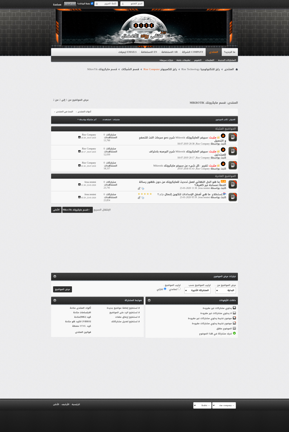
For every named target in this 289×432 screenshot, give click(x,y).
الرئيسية (76, 404)
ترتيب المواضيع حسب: (199, 285)
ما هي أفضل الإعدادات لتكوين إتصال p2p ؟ (183, 194)
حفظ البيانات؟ (84, 3)
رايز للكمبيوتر (160, 69)
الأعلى (56, 210)
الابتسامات (85, 312)
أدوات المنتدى (84, 111)
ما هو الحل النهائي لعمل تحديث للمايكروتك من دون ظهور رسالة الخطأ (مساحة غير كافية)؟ (182, 183)
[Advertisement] (144, 83)
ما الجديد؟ (229, 52)
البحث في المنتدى (64, 111)
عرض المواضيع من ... (225, 285)
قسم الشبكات (130, 69)
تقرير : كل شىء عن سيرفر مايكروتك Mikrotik (180, 165)
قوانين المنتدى (83, 332)
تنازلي (160, 289)
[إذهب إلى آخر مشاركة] (79, 138)
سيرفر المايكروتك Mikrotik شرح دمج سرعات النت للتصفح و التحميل (182, 139)
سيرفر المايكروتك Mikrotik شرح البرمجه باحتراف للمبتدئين (187, 153)
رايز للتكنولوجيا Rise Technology (200, 69)
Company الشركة (192, 52)
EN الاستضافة (149, 52)
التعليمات (209, 60)
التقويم (197, 60)
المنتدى (213, 52)
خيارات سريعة (166, 60)
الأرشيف (65, 404)
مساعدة (57, 4)
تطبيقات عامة (183, 60)
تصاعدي (173, 289)
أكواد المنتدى (83, 308)
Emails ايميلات (127, 52)
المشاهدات (106, 119)
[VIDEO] (86, 321)
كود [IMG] (85, 317)
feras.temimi (204, 188)
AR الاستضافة (169, 52)
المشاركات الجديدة (227, 60)
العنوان (232, 119)
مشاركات (116, 119)
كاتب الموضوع (221, 119)
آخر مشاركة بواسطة (87, 119)
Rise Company (203, 144)
